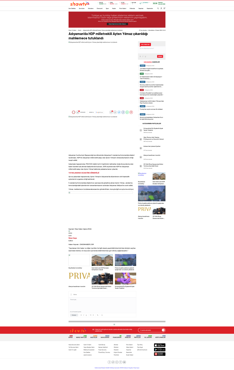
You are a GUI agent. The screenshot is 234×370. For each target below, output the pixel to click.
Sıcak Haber (129, 355)
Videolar (132, 8)
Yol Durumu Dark (73, 347)
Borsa (71, 336)
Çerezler (117, 368)
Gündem (90, 8)
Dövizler (116, 347)
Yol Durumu (148, 336)
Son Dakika (72, 8)
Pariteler (137, 336)
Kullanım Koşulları (128, 368)
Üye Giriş (139, 344)
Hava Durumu (105, 336)
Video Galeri (129, 347)
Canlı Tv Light (73, 350)
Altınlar (116, 344)
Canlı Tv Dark (87, 344)
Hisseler (128, 336)
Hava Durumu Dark (74, 344)
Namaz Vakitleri (81, 336)
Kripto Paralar (160, 336)
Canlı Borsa (101, 344)
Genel (79, 30)
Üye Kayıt (140, 347)
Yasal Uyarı (136, 368)
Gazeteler (150, 8)
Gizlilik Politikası (110, 368)
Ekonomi (99, 8)
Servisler (82, 8)
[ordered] (90, 315)
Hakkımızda (98, 368)
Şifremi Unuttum (142, 350)
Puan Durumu (117, 336)
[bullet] (93, 315)
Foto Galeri (122, 8)
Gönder (74, 315)
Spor (107, 8)
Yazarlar (140, 8)
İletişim (103, 368)
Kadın (114, 8)
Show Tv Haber (72, 30)
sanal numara (88, 355)
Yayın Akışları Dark (89, 347)
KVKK (121, 368)
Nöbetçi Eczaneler (89, 350)
